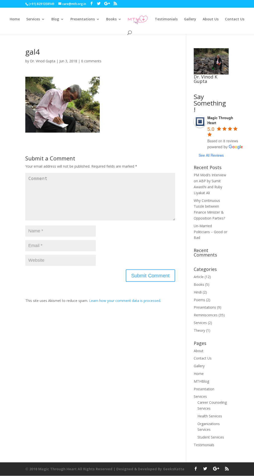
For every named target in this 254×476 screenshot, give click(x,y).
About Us (211, 19)
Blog (55, 19)
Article (199, 276)
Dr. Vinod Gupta (42, 61)
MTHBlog (201, 381)
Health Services (209, 416)
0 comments (91, 61)
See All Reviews (211, 155)
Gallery (190, 19)
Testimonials (166, 19)
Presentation (204, 389)
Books (111, 19)
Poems (199, 299)
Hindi (198, 292)
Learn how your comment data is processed (124, 300)
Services (33, 19)
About (198, 350)
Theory (199, 330)
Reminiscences (206, 315)
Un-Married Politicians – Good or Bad (210, 231)
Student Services (210, 437)
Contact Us (234, 19)
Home (15, 19)
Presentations (82, 19)
